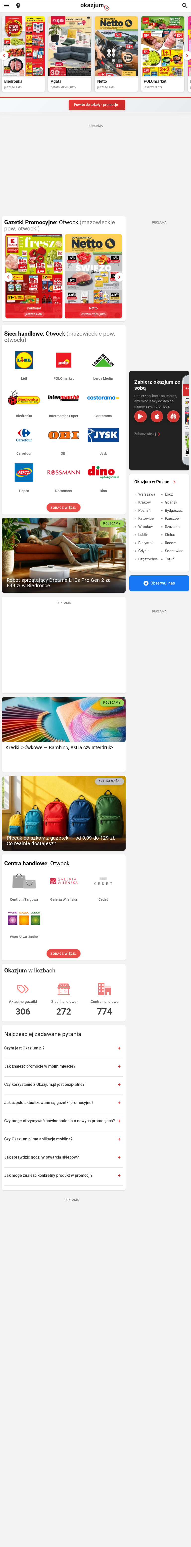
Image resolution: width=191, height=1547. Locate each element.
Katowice (146, 518)
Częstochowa (147, 559)
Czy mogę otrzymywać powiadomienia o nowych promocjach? (59, 1120)
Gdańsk (171, 502)
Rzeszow (172, 518)
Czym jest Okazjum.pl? (24, 1048)
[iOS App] (157, 416)
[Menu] (6, 6)
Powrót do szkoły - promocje (96, 105)
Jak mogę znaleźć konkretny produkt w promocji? (48, 1175)
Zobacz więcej (64, 508)
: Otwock (59, 225)
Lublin (143, 534)
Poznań (144, 510)
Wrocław (145, 526)
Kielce (170, 534)
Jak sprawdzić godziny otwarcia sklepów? (41, 1157)
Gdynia (143, 551)
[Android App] (140, 416)
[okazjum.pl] (95, 6)
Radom (171, 543)
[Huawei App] (173, 416)
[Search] (185, 6)
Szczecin (172, 526)
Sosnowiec (174, 551)
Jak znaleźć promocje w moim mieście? (39, 1066)
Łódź (169, 494)
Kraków (144, 502)
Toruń (169, 559)
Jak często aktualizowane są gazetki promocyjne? (49, 1102)
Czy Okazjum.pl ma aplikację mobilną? (38, 1139)
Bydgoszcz (174, 510)
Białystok (146, 543)
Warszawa (146, 494)
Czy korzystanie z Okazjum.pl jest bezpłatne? (44, 1084)
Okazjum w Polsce (151, 481)
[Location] (18, 6)
